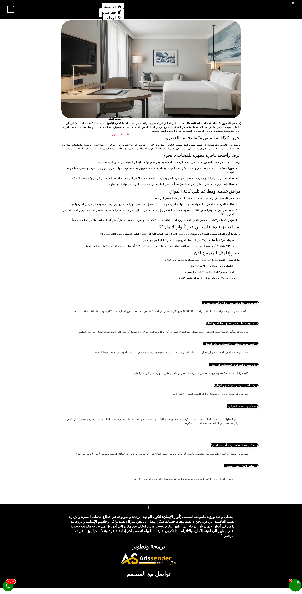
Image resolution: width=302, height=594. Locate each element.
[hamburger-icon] (127, 6)
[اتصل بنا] (8, 586)
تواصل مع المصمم (149, 574)
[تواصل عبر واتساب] (295, 585)
